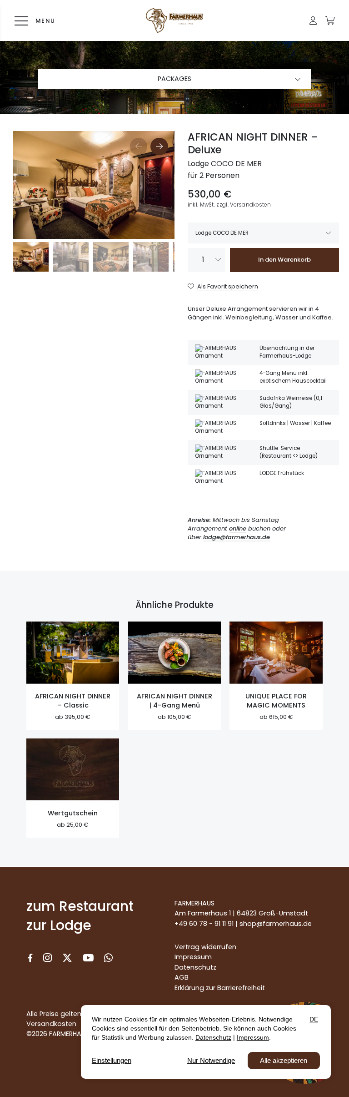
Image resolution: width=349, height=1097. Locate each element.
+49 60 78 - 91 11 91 (204, 923)
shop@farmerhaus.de (275, 923)
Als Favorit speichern (227, 286)
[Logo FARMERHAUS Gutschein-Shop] (174, 20)
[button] (313, 20)
